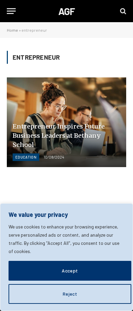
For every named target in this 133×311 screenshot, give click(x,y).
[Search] (122, 11)
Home (12, 30)
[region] (66, 257)
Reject (70, 294)
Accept (70, 270)
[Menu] (11, 11)
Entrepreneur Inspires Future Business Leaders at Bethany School (59, 135)
